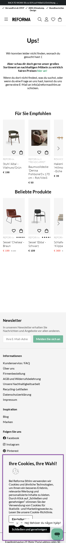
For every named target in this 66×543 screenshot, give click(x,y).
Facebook (13, 438)
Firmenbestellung (14, 373)
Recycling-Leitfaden (15, 389)
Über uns (8, 368)
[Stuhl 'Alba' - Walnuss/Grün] (14, 138)
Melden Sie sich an (48, 339)
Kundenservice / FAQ (16, 363)
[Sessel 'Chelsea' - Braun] (14, 216)
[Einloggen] (46, 19)
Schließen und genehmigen (29, 529)
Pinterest (13, 450)
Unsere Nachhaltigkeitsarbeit (21, 384)
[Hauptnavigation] (6, 19)
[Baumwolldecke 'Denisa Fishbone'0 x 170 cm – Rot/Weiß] (39, 138)
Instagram (12, 444)
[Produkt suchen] (39, 19)
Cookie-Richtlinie (41, 512)
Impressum (10, 399)
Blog (6, 416)
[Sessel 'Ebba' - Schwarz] (39, 216)
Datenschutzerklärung (17, 394)
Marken (8, 422)
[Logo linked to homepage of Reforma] (21, 19)
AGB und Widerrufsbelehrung (22, 378)
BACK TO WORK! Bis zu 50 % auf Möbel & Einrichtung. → (33, 2)
